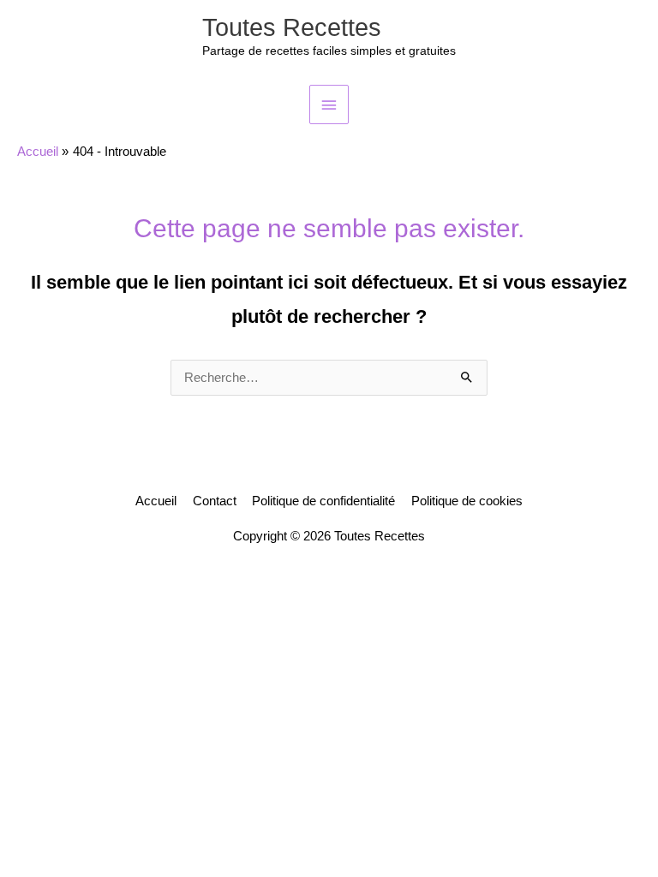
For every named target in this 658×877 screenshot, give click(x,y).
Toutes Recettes (291, 27)
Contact (214, 501)
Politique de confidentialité (323, 501)
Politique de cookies (467, 501)
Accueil (155, 501)
